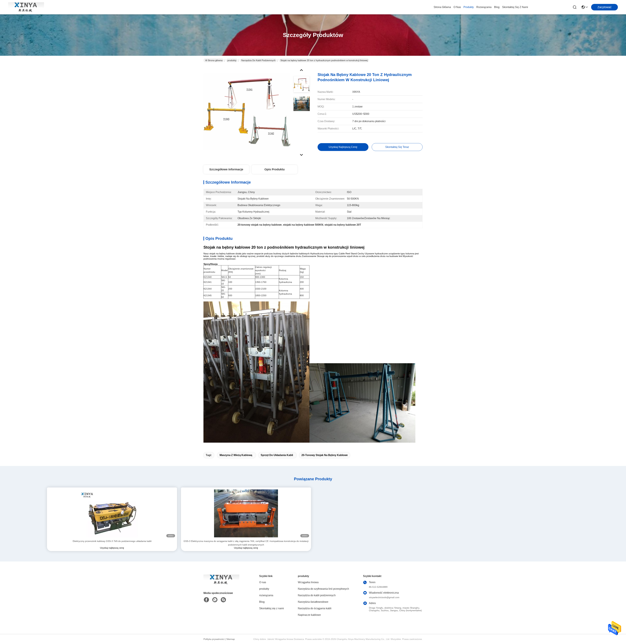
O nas (457, 7)
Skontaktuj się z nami (515, 7)
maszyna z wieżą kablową (236, 455)
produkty (468, 7)
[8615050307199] (215, 600)
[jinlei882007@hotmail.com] (223, 600)
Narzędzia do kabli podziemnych (258, 60)
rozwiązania (484, 7)
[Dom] (221, 583)
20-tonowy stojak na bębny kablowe (324, 455)
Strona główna (442, 7)
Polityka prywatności (213, 639)
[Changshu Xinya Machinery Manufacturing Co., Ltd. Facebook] (206, 600)
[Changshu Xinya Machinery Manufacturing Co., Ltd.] (26, 7)
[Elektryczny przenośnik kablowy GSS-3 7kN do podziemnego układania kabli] (112, 513)
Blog (496, 7)
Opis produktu (274, 169)
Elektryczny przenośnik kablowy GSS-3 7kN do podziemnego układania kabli (112, 541)
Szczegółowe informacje (226, 169)
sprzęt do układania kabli (277, 455)
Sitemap (230, 639)
